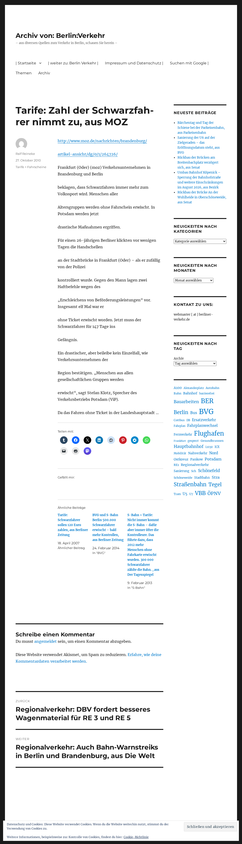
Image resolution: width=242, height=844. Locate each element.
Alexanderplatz (194, 388)
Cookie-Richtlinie (136, 837)
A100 (178, 388)
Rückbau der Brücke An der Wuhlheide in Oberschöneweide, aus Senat (201, 197)
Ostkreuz (181, 459)
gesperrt (193, 440)
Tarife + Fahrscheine (31, 167)
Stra (216, 477)
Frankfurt (180, 440)
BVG (206, 411)
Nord (213, 453)
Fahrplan (179, 426)
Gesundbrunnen (212, 440)
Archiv (179, 359)
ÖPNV (214, 493)
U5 (185, 494)
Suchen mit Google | (189, 63)
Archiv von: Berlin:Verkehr (60, 35)
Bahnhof (190, 393)
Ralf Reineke (25, 154)
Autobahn (212, 388)
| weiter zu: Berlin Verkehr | (73, 63)
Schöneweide (183, 477)
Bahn (177, 393)
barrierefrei (206, 393)
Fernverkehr (183, 434)
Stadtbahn (202, 478)
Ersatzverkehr (204, 420)
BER (207, 401)
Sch (193, 471)
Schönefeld (209, 470)
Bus (193, 413)
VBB (200, 493)
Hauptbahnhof (188, 446)
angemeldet (45, 641)
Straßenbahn (190, 484)
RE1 (176, 465)
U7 (191, 494)
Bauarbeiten (186, 401)
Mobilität (180, 453)
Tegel (215, 485)
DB (188, 420)
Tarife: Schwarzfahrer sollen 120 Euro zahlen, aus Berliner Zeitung (73, 525)
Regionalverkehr (195, 465)
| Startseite (26, 63)
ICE (217, 447)
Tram (177, 494)
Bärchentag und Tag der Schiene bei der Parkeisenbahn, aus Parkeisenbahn (201, 128)
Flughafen (209, 433)
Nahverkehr (197, 453)
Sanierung (181, 471)
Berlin (181, 412)
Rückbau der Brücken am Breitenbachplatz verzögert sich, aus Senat (197, 163)
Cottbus (179, 420)
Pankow (196, 459)
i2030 (209, 447)
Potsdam (213, 459)
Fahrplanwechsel (202, 425)
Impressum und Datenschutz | (134, 63)
